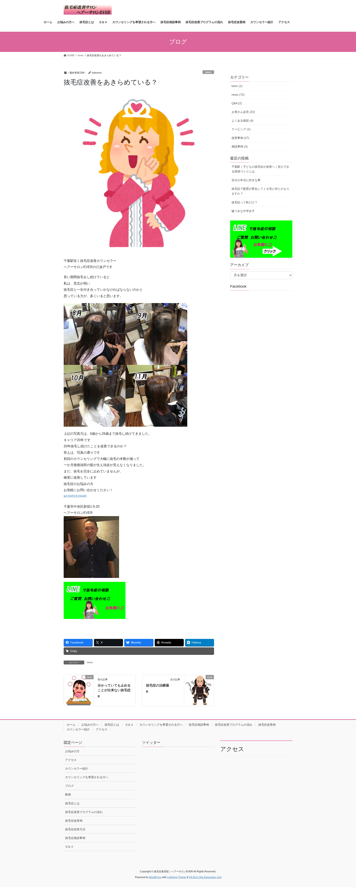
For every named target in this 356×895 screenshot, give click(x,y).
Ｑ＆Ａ (129, 724)
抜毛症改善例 (267, 724)
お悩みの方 (72, 751)
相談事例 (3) (240, 146)
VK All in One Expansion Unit (205, 877)
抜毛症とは (112, 724)
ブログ (69, 785)
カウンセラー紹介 (78, 729)
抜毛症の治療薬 (157, 685)
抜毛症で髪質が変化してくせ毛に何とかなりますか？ (260, 191)
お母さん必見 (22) (243, 112)
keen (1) (237, 86)
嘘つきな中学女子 (243, 211)
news (208, 72)
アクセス (101, 729)
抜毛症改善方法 (75, 829)
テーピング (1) (241, 129)
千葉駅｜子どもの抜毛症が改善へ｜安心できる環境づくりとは (260, 169)
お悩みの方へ (90, 724)
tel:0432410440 (75, 496)
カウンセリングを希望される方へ (161, 724)
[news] (79, 690)
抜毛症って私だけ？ (245, 202)
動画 (68, 794)
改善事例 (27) (240, 137)
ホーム (71, 724)
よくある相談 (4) (242, 120)
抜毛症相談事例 (199, 724)
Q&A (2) (237, 103)
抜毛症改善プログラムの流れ (233, 724)
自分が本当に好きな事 (246, 180)
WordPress (155, 877)
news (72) (238, 94)
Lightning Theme (176, 877)
